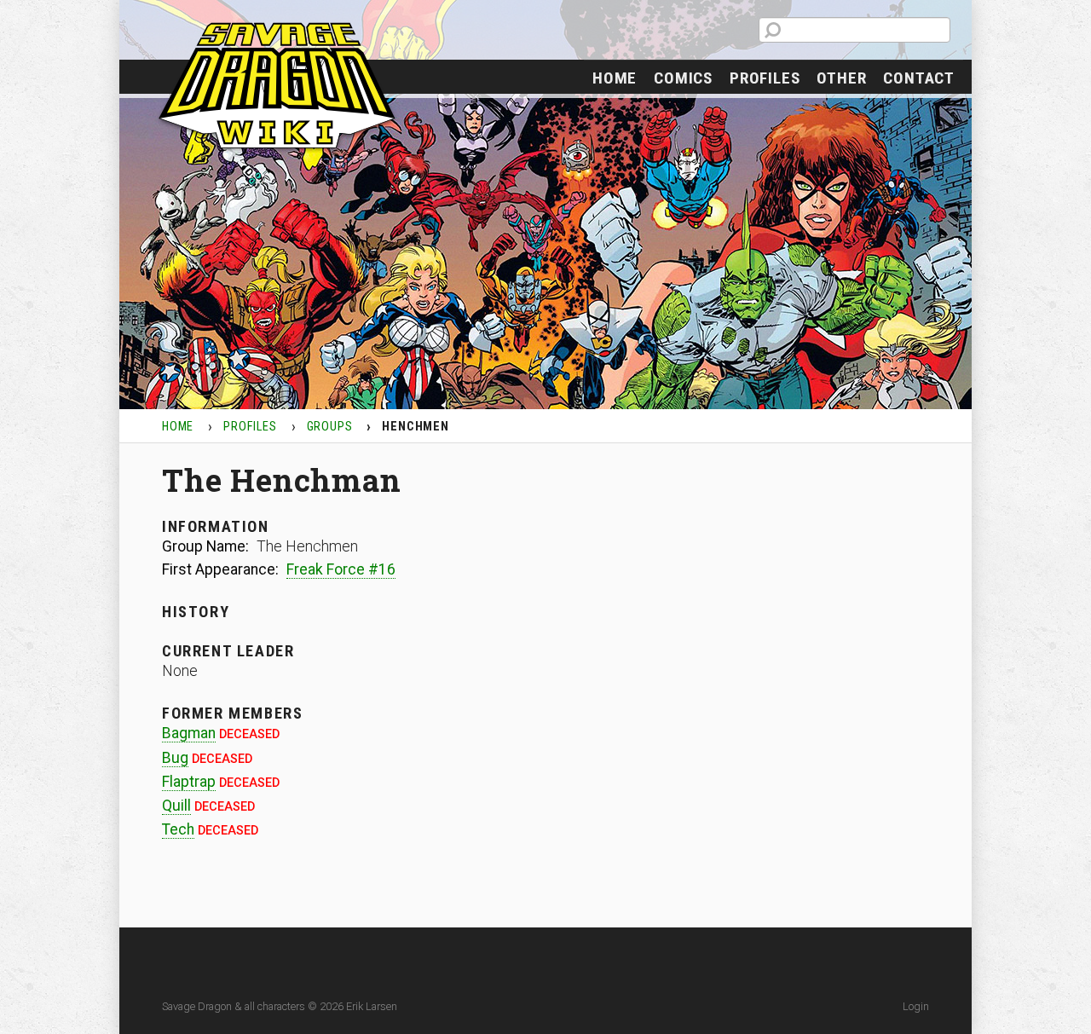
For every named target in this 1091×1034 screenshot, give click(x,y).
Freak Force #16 (340, 569)
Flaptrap (189, 781)
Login (916, 1006)
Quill (176, 805)
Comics (683, 78)
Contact (919, 78)
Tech (178, 829)
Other (841, 78)
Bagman (189, 733)
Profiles (764, 78)
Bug (175, 757)
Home (614, 78)
